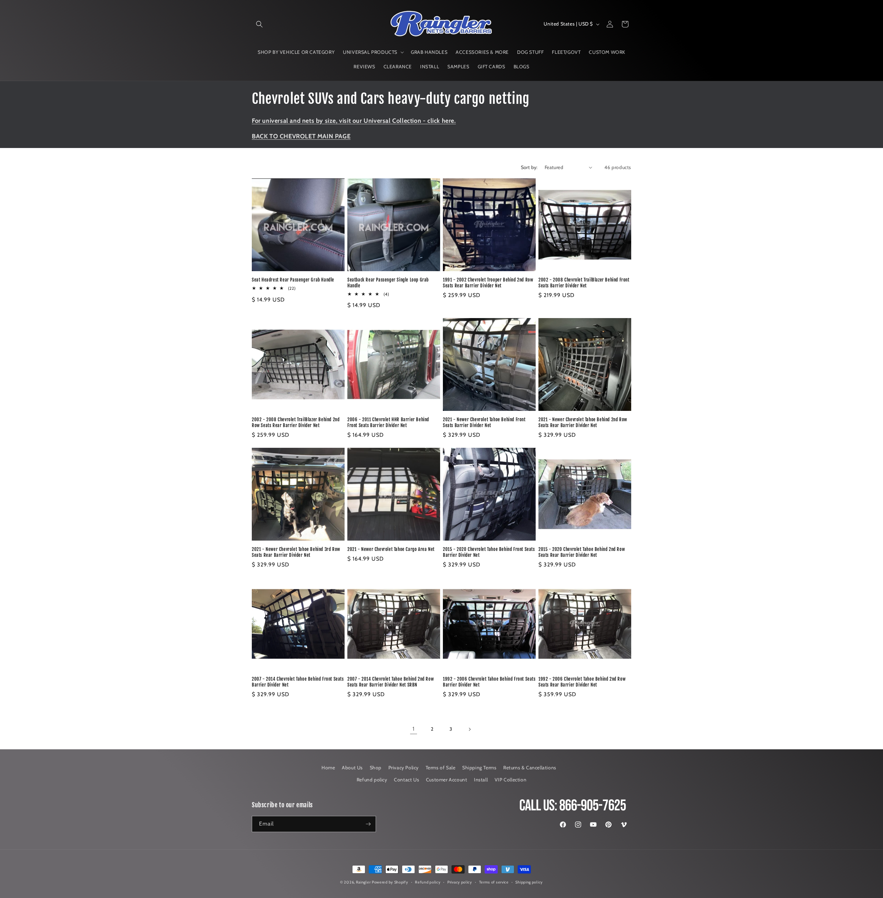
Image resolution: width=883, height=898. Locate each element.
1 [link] (414, 729)
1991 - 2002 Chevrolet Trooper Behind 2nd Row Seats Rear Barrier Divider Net (488, 282)
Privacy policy (459, 882)
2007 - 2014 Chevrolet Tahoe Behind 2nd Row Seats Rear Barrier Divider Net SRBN (390, 682)
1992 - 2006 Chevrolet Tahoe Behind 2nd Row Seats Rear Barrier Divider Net (581, 682)
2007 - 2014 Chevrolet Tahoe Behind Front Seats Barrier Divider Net (298, 682)
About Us (352, 767)
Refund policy (372, 780)
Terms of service (494, 882)
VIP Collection (510, 780)
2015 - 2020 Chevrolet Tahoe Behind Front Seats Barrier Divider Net (489, 552)
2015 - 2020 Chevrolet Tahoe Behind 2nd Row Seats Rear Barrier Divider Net (581, 552)
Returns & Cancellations (529, 767)
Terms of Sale (441, 767)
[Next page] (469, 729)
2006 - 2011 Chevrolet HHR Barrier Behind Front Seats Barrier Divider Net (388, 422)
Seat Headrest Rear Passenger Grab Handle (293, 280)
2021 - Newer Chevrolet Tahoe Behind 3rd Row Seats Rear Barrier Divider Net (296, 552)
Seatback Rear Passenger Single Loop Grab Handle (388, 282)
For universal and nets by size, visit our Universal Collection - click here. (354, 121)
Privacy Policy (403, 767)
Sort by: (529, 167)
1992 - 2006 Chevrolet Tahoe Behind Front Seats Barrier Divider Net (489, 682)
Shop (375, 767)
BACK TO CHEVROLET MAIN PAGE (301, 136)
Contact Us (406, 780)
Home (328, 767)
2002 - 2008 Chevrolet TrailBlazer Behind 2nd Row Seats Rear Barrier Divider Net (295, 422)
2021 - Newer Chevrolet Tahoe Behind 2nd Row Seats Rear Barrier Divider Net (582, 422)
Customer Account (446, 780)
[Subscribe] (368, 824)
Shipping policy (529, 882)
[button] (259, 24)
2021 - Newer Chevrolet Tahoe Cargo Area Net (391, 549)
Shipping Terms (479, 767)
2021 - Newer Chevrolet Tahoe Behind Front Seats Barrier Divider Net (484, 422)
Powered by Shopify (390, 882)
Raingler (363, 882)
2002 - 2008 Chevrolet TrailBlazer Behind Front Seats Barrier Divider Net (583, 282)
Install (481, 780)
